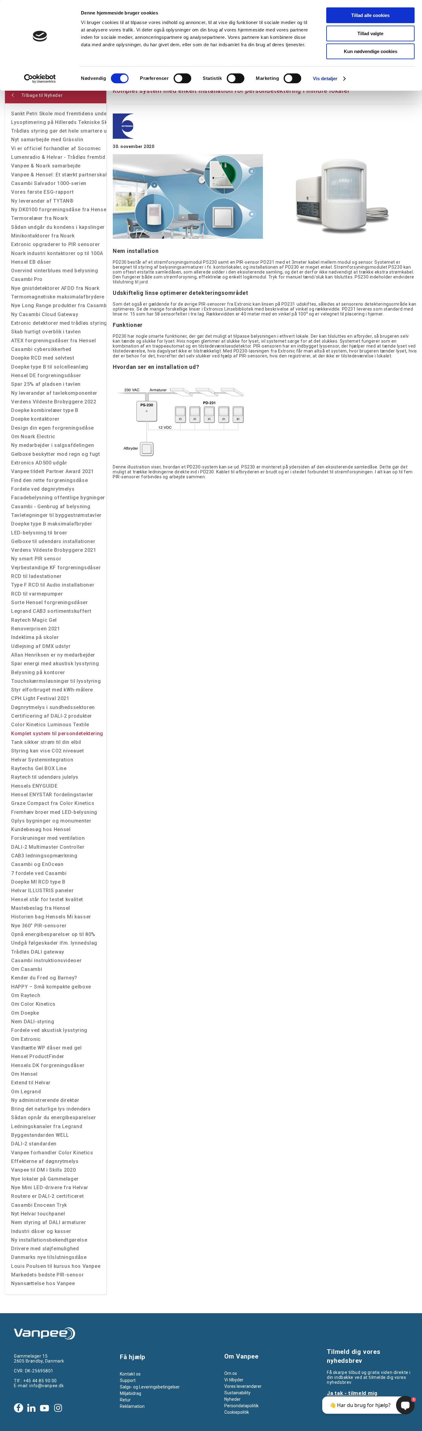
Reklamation (132, 1406)
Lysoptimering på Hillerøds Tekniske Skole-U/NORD (58, 122)
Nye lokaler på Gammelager (45, 1179)
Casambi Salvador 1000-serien (49, 183)
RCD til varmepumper (37, 594)
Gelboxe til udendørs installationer (53, 541)
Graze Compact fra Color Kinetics (52, 803)
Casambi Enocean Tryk (39, 1205)
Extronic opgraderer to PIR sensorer (55, 244)
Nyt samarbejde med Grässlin (47, 139)
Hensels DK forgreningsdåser (47, 1065)
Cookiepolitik (236, 1412)
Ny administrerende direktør (45, 1100)
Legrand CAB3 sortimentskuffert (51, 611)
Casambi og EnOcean (37, 864)
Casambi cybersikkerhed (41, 349)
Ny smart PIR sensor (36, 559)
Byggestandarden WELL (40, 1135)
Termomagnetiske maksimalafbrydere (57, 297)
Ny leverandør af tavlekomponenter (54, 393)
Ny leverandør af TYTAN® (42, 201)
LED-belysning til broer (39, 533)
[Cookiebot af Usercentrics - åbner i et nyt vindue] (40, 78)
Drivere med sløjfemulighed (45, 1249)
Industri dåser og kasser (41, 1231)
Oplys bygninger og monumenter (51, 821)
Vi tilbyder (233, 1379)
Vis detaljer (325, 78)
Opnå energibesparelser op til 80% (53, 934)
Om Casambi (26, 969)
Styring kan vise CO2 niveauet (47, 751)
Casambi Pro (27, 279)
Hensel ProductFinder (37, 1056)
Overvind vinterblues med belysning (54, 271)
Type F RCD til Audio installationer (52, 585)
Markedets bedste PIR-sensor (47, 1275)
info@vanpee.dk (46, 1385)
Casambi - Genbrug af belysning (50, 506)
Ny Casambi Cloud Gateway (44, 314)
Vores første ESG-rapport (42, 192)
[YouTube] (44, 1407)
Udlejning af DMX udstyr (41, 646)
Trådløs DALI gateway (37, 952)
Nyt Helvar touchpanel (38, 1214)
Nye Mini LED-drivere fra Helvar (49, 1187)
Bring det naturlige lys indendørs (51, 1109)
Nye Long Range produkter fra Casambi (58, 305)
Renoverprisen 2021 (35, 629)
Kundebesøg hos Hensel (40, 829)
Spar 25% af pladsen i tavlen (46, 384)
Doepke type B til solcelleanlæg (49, 367)
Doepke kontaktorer (35, 419)
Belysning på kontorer (38, 672)
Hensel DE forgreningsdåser (46, 375)
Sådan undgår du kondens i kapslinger (58, 227)
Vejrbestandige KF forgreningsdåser (56, 568)
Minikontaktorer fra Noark (43, 236)
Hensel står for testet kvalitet (47, 899)
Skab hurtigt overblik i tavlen (46, 332)
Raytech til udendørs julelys (44, 777)
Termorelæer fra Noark (39, 218)
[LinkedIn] (31, 1407)
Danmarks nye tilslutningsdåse (49, 1257)
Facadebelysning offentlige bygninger (58, 498)
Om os (230, 1373)
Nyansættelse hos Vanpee (43, 1283)
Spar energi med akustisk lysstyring (55, 663)
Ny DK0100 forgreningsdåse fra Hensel (58, 209)
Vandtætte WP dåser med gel (46, 1048)
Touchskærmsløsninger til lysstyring (56, 681)
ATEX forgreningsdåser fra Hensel (53, 341)
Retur (125, 1399)
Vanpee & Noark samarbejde (46, 166)
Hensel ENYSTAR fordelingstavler (52, 795)
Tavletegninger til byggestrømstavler (56, 515)
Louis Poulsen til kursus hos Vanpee (55, 1266)
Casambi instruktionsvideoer (46, 960)
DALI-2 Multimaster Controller (48, 847)
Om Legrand (26, 1092)
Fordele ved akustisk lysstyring (49, 1030)
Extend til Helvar (31, 1083)
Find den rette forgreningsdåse (49, 480)
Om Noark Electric (33, 436)
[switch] (182, 78)
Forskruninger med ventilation (48, 838)
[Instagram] (58, 1407)
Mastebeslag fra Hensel (40, 908)
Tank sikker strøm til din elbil (46, 742)
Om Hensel (24, 1074)
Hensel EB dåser (31, 262)
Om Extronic (26, 1039)
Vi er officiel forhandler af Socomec (56, 148)
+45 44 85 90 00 (40, 1380)
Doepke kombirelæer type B (44, 410)
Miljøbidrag (130, 1393)
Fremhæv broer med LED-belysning (54, 812)
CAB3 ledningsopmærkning (44, 856)
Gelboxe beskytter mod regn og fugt (55, 454)
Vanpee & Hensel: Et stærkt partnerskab (58, 175)
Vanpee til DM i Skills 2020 (43, 1170)
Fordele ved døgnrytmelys (42, 489)
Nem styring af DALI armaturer (48, 1222)
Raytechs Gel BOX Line (38, 768)
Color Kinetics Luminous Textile (50, 725)
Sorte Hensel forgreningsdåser (49, 602)
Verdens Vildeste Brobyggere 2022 (53, 402)
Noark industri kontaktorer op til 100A (57, 253)
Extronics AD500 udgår (39, 463)
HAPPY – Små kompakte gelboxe (51, 987)
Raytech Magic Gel (34, 620)
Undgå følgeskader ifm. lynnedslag (54, 943)
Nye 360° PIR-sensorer (38, 926)
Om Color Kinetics (33, 1004)
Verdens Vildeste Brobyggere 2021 (53, 550)
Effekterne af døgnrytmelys (45, 1161)
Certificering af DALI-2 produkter (51, 716)
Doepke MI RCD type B (38, 882)
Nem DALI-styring (32, 1022)
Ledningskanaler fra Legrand (46, 1126)
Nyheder (232, 1399)
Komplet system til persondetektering (57, 733)
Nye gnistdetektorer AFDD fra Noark (55, 288)
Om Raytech (25, 995)
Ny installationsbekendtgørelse (49, 1240)
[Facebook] (18, 1407)
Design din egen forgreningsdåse (52, 428)
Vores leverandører (243, 1386)
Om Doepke (25, 1013)
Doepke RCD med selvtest (42, 358)
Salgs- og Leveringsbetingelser (150, 1386)
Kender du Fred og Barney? (44, 978)
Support (128, 1380)
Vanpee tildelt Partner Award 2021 (52, 471)
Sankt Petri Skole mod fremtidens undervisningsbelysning (58, 114)
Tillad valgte (370, 33)
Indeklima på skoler (35, 637)
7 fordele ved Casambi (38, 873)
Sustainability (237, 1392)
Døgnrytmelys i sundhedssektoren (53, 707)
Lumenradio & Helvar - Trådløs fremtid (58, 157)
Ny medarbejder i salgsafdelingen (52, 445)
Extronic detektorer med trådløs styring (58, 323)
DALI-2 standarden (34, 1144)
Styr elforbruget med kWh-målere (52, 690)
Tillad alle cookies (370, 15)
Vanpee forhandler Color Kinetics (52, 1153)
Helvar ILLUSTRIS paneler (42, 890)
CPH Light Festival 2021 (40, 698)
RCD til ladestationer (36, 576)
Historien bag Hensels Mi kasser (51, 917)
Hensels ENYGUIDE (34, 786)
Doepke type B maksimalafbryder (51, 524)
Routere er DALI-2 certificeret (47, 1196)
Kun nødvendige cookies (370, 51)
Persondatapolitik (241, 1405)
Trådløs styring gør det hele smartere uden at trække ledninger (58, 131)
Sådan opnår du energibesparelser (53, 1117)
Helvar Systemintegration (42, 760)
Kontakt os (130, 1373)
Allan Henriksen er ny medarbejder (53, 655)
